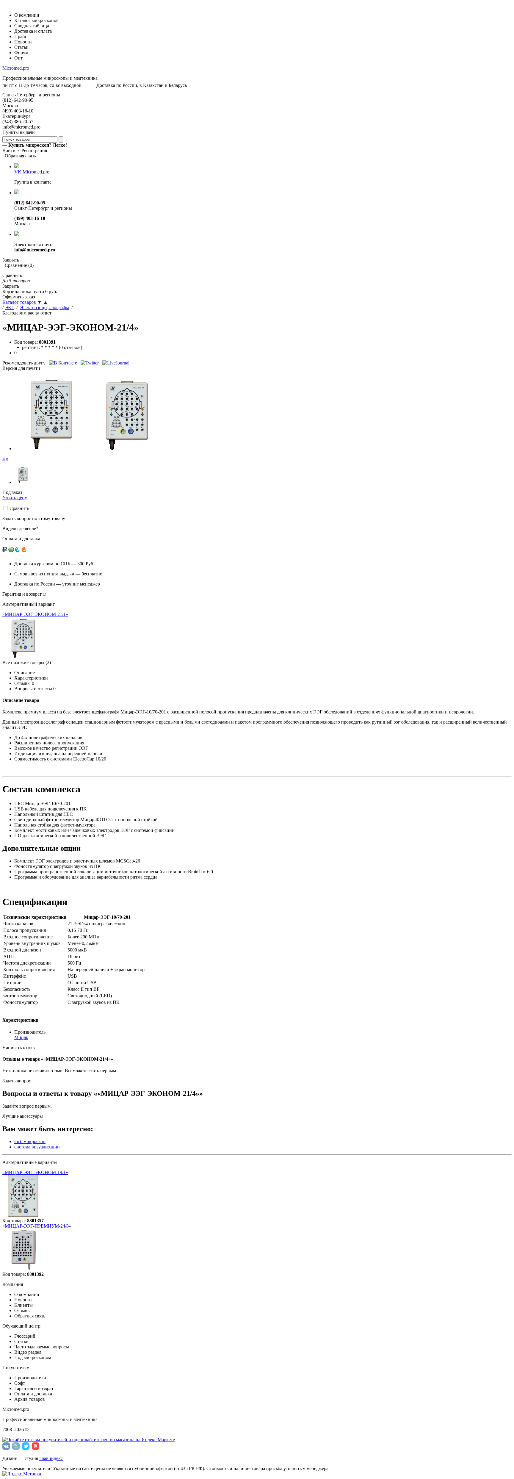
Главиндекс (51, 1458)
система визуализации (37, 1146)
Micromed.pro (15, 68)
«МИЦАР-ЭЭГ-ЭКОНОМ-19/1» (35, 1172)
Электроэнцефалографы (44, 307)
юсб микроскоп (30, 1141)
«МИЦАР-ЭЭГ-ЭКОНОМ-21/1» (35, 614)
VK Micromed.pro (31, 171)
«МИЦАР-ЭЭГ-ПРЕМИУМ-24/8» (36, 1225)
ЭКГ (9, 307)
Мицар (21, 1037)
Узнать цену (14, 497)
